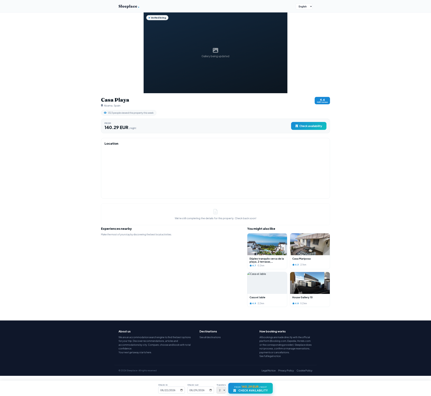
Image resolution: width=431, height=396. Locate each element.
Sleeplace (129, 6)
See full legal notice (270, 355)
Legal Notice (269, 370)
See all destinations (210, 337)
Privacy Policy (286, 370)
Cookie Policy (304, 370)
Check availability (310, 126)
